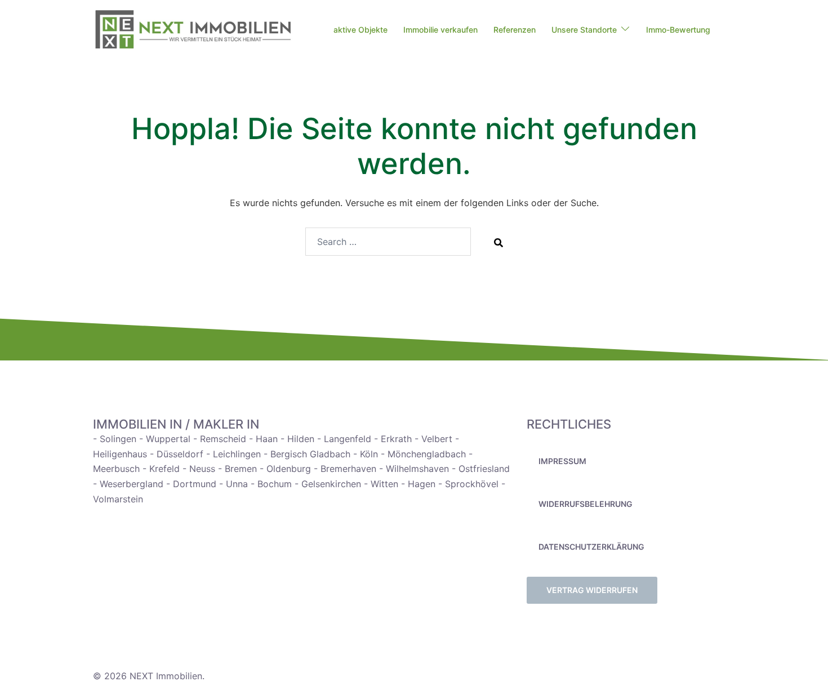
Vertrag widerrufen (592, 590)
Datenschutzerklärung (591, 546)
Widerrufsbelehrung (585, 504)
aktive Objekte (360, 29)
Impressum (562, 461)
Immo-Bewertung (678, 29)
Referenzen (514, 29)
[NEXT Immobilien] (193, 29)
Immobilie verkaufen (440, 29)
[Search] (498, 242)
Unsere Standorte (584, 29)
